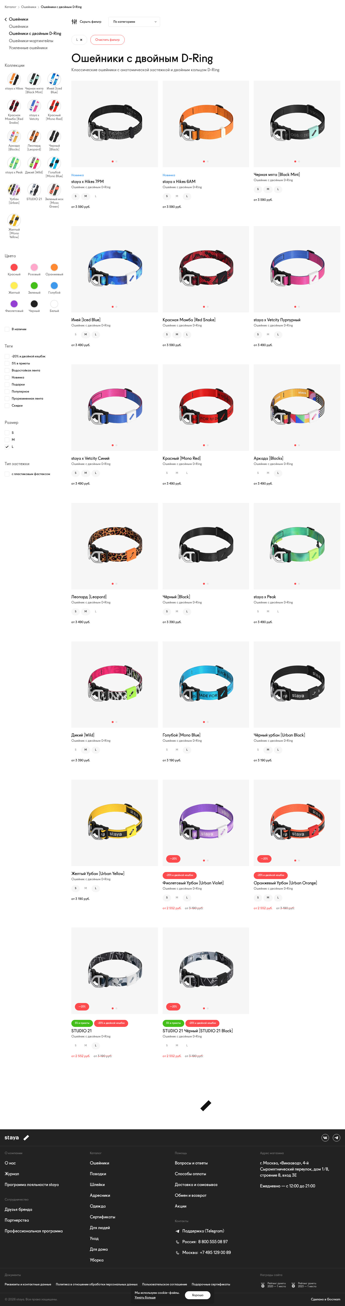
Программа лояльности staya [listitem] (32, 1185)
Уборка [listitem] (97, 1260)
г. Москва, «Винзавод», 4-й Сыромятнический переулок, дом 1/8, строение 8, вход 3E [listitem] (294, 1169)
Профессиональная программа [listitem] (34, 1231)
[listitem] (199, 1231)
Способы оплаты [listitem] (190, 1174)
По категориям (124, 21)
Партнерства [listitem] (17, 1220)
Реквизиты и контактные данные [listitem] (28, 1284)
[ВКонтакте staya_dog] (325, 1137)
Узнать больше (145, 1297)
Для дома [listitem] (99, 1249)
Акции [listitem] (180, 1206)
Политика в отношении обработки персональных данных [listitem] (97, 1284)
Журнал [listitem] (12, 1174)
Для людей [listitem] (100, 1228)
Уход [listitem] (94, 1239)
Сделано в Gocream (325, 1299)
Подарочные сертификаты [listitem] (211, 1284)
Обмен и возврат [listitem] (191, 1196)
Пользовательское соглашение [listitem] (164, 1284)
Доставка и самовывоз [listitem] (196, 1185)
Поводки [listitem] (98, 1174)
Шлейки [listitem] (97, 1185)
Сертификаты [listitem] (102, 1217)
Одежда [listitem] (98, 1206)
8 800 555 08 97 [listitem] (205, 1242)
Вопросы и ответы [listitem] (191, 1163)
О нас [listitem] (10, 1163)
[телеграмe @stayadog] (336, 1137)
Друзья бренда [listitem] (18, 1210)
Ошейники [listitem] (99, 1163)
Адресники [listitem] (100, 1196)
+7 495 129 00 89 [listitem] (206, 1253)
